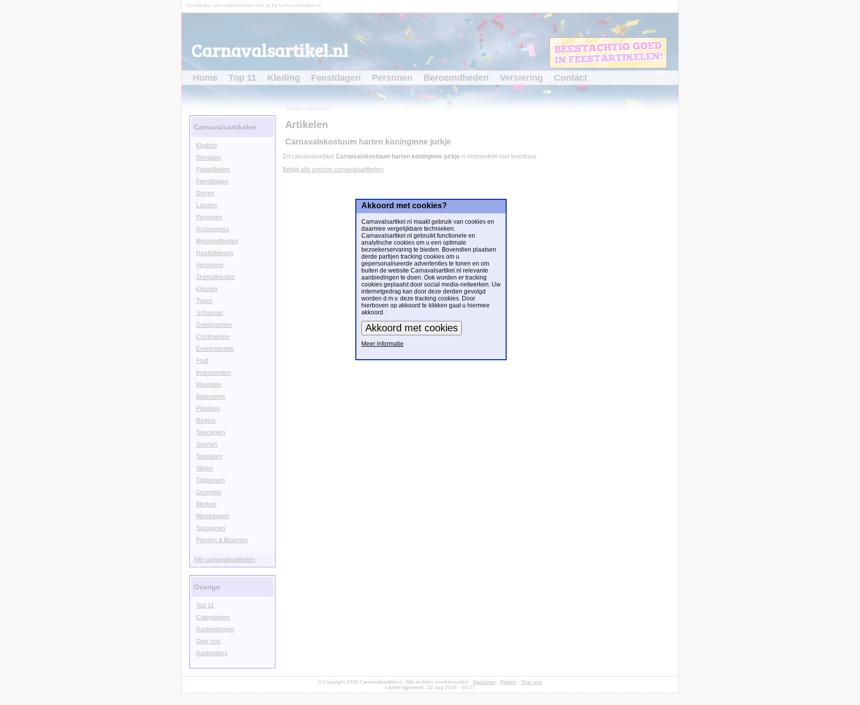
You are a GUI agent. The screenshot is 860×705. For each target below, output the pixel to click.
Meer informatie (382, 343)
